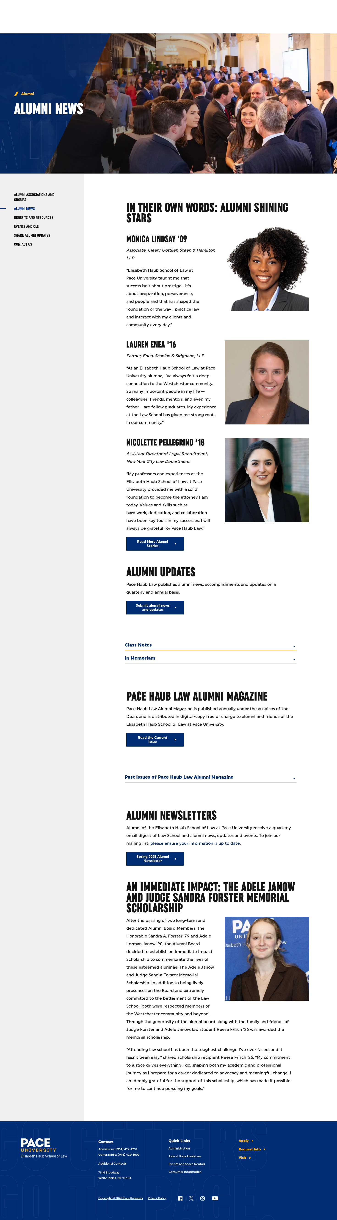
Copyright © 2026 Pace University (120, 1198)
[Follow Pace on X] (191, 1198)
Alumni (27, 94)
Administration (179, 1148)
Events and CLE (26, 226)
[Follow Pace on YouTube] (215, 1198)
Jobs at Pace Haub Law (184, 1156)
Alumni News (24, 209)
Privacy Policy (157, 1198)
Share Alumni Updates (32, 235)
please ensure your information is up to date (195, 843)
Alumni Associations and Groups (34, 197)
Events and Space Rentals (186, 1164)
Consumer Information (185, 1172)
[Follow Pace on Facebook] (180, 1198)
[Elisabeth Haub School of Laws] (49, 1148)
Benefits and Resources (33, 217)
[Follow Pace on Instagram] (202, 1198)
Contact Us (23, 244)
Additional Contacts (112, 1163)
